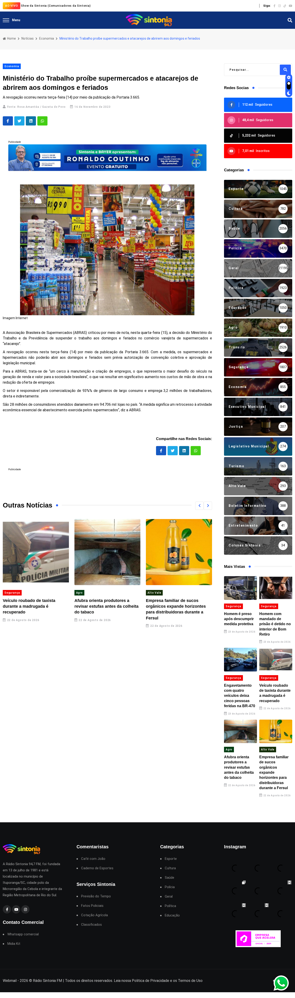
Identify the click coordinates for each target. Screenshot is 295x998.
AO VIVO (11, 5)
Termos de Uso (190, 980)
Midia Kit (13, 943)
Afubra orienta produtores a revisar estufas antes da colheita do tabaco (106, 606)
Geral (169, 896)
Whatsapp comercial (23, 934)
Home (11, 38)
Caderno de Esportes (97, 868)
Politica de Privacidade (150, 980)
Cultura (170, 868)
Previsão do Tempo (96, 896)
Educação (172, 915)
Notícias (27, 38)
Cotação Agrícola (94, 915)
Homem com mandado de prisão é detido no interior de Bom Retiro (275, 624)
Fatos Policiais (92, 906)
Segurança (12, 592)
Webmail (10, 980)
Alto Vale (154, 592)
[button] (199, 506)
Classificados (91, 924)
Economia (46, 38)
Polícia (170, 887)
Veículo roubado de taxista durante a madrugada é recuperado (29, 606)
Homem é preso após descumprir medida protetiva (239, 619)
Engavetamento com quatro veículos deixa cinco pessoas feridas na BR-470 (239, 695)
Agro (79, 592)
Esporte (171, 859)
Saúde (169, 877)
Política (170, 906)
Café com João (93, 859)
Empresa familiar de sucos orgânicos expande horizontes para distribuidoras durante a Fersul (274, 772)
